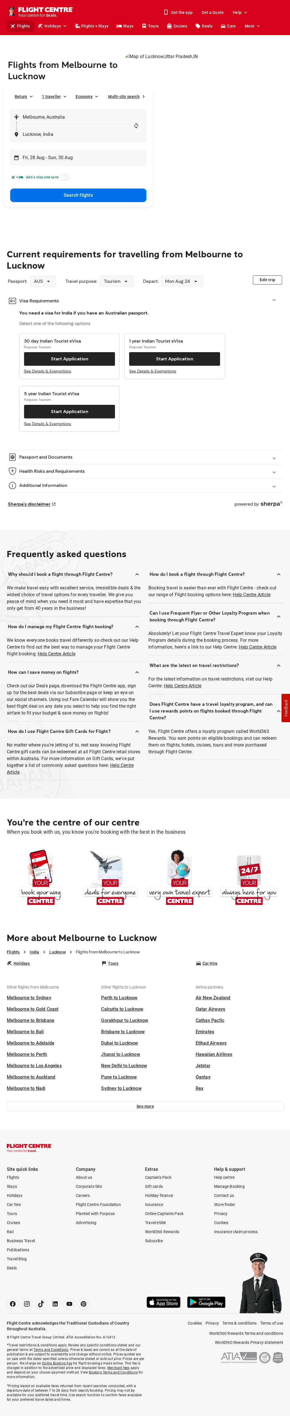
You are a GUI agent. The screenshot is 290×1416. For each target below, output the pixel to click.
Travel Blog (17, 1259)
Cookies (221, 1222)
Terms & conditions (239, 1323)
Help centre (224, 1177)
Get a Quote (213, 12)
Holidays (52, 26)
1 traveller (51, 96)
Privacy (220, 1213)
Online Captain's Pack (164, 1213)
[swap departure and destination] (136, 125)
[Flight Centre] (29, 1148)
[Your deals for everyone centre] (110, 878)
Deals (207, 26)
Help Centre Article (56, 653)
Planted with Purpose (95, 1213)
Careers (83, 1195)
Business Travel (21, 1241)
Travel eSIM (155, 1222)
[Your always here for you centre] (249, 878)
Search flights (78, 195)
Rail (10, 1231)
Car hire (14, 1204)
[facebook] (13, 1304)
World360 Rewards (162, 1231)
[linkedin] (55, 1304)
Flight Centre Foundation (98, 1204)
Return (21, 96)
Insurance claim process (236, 1231)
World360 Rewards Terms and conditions (246, 1333)
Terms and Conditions (50, 1350)
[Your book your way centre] (41, 878)
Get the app (182, 12)
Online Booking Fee (57, 1363)
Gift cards (154, 1186)
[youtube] (69, 1304)
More (249, 26)
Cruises (180, 26)
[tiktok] (41, 1304)
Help (237, 12)
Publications (18, 1250)
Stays (128, 26)
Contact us (224, 1195)
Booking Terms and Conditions (113, 1372)
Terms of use (271, 1323)
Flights (23, 26)
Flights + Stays (94, 26)
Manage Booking (229, 1186)
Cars (231, 26)
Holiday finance (159, 1195)
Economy (84, 96)
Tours (153, 26)
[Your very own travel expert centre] (180, 878)
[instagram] (27, 1304)
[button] (145, 1106)
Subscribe (154, 1241)
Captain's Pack (158, 1177)
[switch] (63, 179)
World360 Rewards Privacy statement (249, 1342)
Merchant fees (118, 1368)
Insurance (154, 1204)
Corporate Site (89, 1186)
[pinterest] (83, 1304)
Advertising (86, 1222)
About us (84, 1177)
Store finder (224, 1204)
